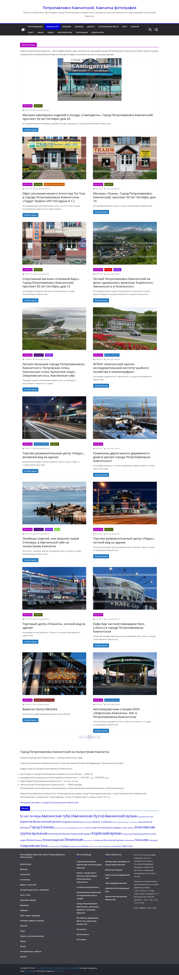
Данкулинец (72, 828)
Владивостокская (71, 821)
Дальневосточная (61, 828)
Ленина (38, 840)
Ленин (30, 840)
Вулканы (79, 26)
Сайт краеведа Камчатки (116, 883)
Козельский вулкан (81, 833)
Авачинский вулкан (121, 816)
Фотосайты (81, 939)
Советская (127, 845)
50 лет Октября (30, 816)
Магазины (38, 106)
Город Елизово (42, 827)
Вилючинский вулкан (47, 821)
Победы (65, 846)
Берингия (26, 821)
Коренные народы (28, 900)
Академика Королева (145, 817)
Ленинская (73, 839)
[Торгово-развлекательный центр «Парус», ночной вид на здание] (125, 503)
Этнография (82, 32)
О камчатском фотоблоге (88, 887)
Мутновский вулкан (114, 840)
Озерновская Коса (33, 845)
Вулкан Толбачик (102, 821)
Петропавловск (35, 26)
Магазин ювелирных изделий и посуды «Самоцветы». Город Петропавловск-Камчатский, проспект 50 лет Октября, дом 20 (88, 117)
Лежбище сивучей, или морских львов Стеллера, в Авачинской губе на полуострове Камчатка (51, 542)
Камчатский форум (113, 870)
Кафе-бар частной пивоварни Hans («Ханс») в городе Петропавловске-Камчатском (119, 627)
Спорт (31, 32)
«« (80, 737)
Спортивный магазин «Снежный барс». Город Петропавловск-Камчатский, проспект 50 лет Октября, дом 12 (51, 282)
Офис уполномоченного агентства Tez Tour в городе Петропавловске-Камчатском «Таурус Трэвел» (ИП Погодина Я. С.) (54, 197)
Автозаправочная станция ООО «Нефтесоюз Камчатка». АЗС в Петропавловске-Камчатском (116, 713)
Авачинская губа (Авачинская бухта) (72, 815)
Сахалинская (93, 846)
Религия (135, 26)
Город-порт (39, 355)
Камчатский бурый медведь (106, 827)
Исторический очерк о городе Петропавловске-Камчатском (49, 802)
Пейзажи (66, 26)
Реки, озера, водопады (30, 915)
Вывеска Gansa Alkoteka (40, 709)
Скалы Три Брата (104, 846)
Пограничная (75, 846)
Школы (23, 956)
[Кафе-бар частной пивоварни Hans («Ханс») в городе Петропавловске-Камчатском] (125, 589)
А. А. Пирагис (141, 908)
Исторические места (108, 26)
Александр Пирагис (42, 110)
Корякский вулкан (107, 833)
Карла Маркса (128, 827)
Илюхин (88, 827)
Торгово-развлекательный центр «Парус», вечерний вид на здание (53, 455)
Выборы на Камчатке (129, 822)
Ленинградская (53, 840)
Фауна (41, 32)
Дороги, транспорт (112, 355)
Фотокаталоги (83, 934)
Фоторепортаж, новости (30, 951)
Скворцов (115, 846)
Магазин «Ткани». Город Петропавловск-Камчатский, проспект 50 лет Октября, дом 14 (124, 197)
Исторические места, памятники (34, 890)
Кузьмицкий (139, 833)
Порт (124, 26)
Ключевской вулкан (59, 833)
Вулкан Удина (117, 822)
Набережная (129, 840)
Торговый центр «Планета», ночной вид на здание (54, 626)
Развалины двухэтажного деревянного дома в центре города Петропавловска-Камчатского (122, 457)
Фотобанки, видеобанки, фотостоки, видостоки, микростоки (88, 921)
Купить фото (98, 32)
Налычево (142, 840)
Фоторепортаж (65, 32)
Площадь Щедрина (54, 846)
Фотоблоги (81, 929)
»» (99, 737)
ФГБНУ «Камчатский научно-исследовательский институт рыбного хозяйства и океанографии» (121, 368)
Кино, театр (25, 895)
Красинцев (127, 834)
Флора (50, 32)
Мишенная (98, 840)
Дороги (90, 26)
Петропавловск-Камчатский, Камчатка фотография (89, 7)
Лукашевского (88, 840)
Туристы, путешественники (54, 184)
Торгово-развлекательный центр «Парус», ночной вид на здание (124, 540)
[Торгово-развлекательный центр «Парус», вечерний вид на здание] (54, 418)
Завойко (81, 828)
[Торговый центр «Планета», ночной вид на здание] (54, 589)
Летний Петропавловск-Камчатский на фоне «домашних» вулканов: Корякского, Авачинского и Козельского (123, 282)
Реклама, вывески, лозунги (44, 700)
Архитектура (53, 26)
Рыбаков (84, 846)
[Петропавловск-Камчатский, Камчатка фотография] (23, 30)
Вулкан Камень (86, 822)
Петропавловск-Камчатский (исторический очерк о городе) (89, 895)
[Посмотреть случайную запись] (156, 30)
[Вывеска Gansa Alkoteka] (54, 674)
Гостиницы (25, 879)
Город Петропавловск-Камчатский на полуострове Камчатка (89, 864)
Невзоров (153, 840)
